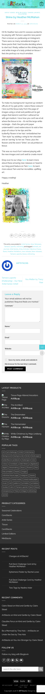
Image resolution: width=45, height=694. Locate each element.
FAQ (25, 687)
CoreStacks (7, 515)
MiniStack (6, 479)
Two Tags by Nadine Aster (20, 588)
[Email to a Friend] (25, 236)
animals (35, 246)
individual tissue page (10, 475)
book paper (36, 456)
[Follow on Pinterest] (13, 660)
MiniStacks (6, 538)
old (10, 483)
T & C (20, 687)
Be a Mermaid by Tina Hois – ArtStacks (19, 631)
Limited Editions (9, 534)
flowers (30, 467)
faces (5, 251)
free (36, 467)
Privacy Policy (36, 685)
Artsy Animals (24, 249)
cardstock (15, 460)
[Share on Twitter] (20, 236)
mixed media (16, 479)
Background (7, 456)
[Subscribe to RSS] (17, 660)
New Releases (21, 12)
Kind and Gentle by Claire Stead (27, 615)
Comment (9, 306)
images (24, 471)
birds (27, 456)
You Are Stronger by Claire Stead (28, 640)
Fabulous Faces (35, 249)
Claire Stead (7, 606)
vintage (23, 491)
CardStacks (7, 529)
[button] (3, 4)
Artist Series (10, 12)
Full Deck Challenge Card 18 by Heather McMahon (22, 565)
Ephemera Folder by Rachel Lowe (24, 572)
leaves (32, 475)
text (31, 487)
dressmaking (14, 467)
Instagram (24, 475)
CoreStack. (14, 464)
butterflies (6, 460)
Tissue (5, 524)
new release (26, 251)
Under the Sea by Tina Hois (14, 634)
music (5, 483)
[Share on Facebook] (16, 236)
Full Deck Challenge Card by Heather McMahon (25, 581)
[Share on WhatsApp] (12, 236)
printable (25, 483)
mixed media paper (31, 479)
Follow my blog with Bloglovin (15, 654)
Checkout (24, 685)
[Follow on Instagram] (8, 660)
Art (4, 452)
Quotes (5, 487)
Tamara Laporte (33, 12)
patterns (17, 483)
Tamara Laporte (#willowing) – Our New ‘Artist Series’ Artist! (12, 281)
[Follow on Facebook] (4, 660)
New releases (37, 251)
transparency (7, 491)
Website (8, 349)
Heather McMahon (14, 251)
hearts (17, 471)
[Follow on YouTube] (21, 660)
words (5, 495)
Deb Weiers (24, 464)
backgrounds (18, 456)
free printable (7, 471)
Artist (21, 452)
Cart (16, 685)
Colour (5, 464)
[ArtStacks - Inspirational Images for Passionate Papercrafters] (22, 4)
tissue (24, 254)
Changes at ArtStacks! (18, 556)
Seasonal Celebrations (12, 510)
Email (7, 337)
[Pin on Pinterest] (29, 236)
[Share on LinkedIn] (33, 236)
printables (34, 483)
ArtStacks (34, 24)
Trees (16, 491)
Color (33, 460)
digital (5, 467)
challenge (25, 460)
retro (12, 487)
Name (8, 326)
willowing (22, 14)
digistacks (34, 464)
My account (7, 685)
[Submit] (40, 669)
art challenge (12, 452)
